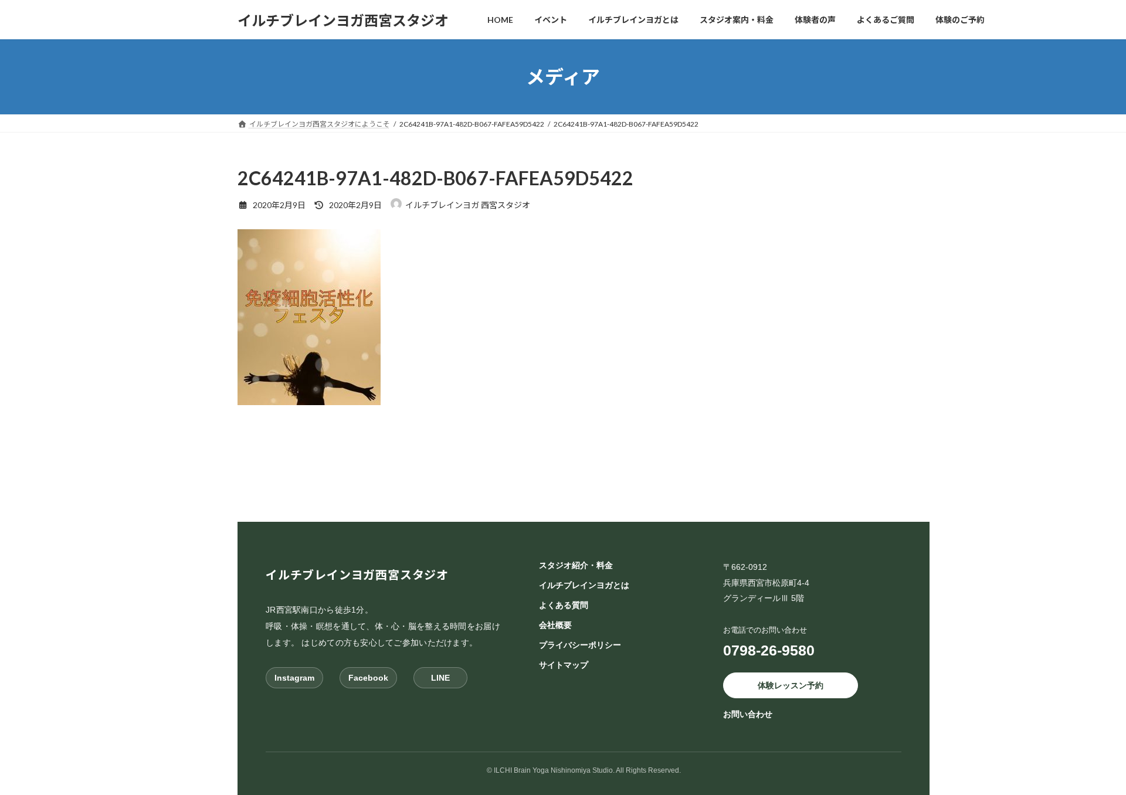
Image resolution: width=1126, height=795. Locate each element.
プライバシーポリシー (580, 645)
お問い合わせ (747, 714)
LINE (440, 677)
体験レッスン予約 (790, 684)
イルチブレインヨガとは (584, 585)
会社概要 (555, 625)
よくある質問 (563, 605)
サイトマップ (563, 665)
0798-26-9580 (769, 649)
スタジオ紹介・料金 (576, 565)
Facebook (368, 677)
